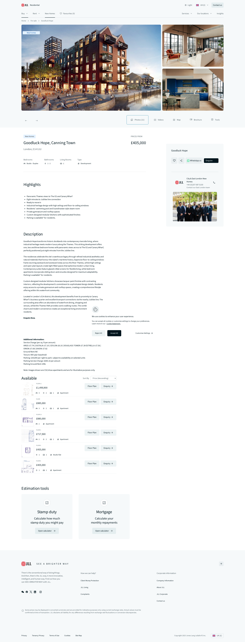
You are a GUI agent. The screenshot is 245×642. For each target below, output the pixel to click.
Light (190, 5)
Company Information (165, 580)
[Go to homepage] (44, 564)
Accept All (114, 333)
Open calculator (45, 530)
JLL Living (84, 587)
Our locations (203, 13)
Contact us (217, 5)
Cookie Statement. (114, 323)
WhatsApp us (195, 160)
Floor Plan (92, 386)
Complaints (85, 594)
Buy (23, 13)
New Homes (50, 13)
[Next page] (36, 120)
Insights (220, 13)
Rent (35, 13)
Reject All (98, 333)
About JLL (160, 587)
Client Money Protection (90, 580)
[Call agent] (214, 183)
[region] (122, 321)
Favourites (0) (69, 13)
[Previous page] (26, 120)
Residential (35, 5)
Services (185, 13)
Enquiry (107, 386)
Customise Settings (143, 333)
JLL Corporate (162, 594)
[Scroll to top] (221, 564)
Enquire (209, 160)
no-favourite (174, 160)
